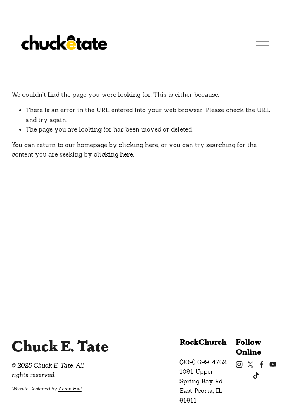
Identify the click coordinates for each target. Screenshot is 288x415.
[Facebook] (261, 364)
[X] (250, 364)
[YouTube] (272, 364)
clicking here (138, 145)
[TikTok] (256, 375)
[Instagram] (239, 364)
